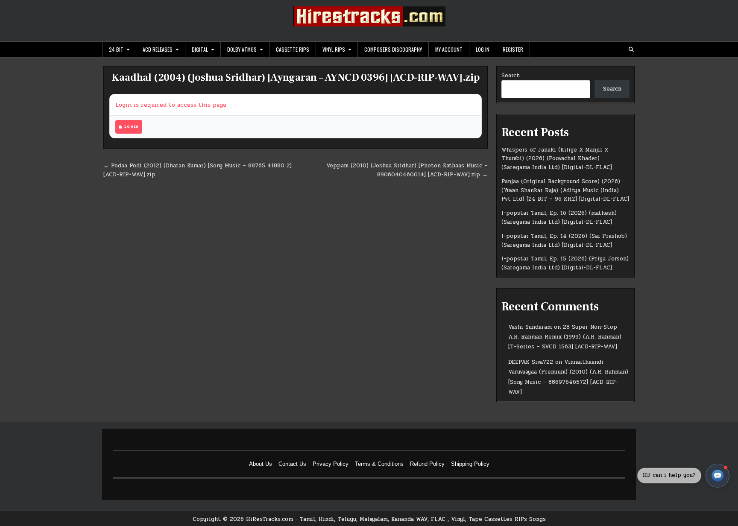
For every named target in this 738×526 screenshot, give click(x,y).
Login (131, 126)
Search (510, 75)
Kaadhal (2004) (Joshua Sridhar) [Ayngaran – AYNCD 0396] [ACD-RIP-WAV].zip (295, 77)
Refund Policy (427, 464)
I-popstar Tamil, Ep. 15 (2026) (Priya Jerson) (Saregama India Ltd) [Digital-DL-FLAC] (565, 263)
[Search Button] (631, 49)
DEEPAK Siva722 (530, 362)
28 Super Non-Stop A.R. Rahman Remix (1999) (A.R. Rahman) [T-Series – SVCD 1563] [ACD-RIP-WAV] (564, 337)
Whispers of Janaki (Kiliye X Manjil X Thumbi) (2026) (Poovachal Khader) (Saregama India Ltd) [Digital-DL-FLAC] (556, 159)
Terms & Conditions (379, 464)
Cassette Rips (292, 49)
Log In (482, 49)
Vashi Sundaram (530, 327)
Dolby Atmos (242, 49)
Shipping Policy (470, 464)
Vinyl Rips (333, 49)
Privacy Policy (330, 464)
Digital (200, 49)
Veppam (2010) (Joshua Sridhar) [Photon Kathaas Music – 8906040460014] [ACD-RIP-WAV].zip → (407, 170)
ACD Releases (158, 49)
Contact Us (292, 464)
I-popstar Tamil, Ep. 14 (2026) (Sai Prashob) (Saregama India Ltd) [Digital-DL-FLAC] (564, 240)
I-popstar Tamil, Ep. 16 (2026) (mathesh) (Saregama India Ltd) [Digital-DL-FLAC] (559, 217)
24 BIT (116, 49)
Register (513, 49)
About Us (260, 464)
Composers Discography (393, 49)
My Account (449, 49)
